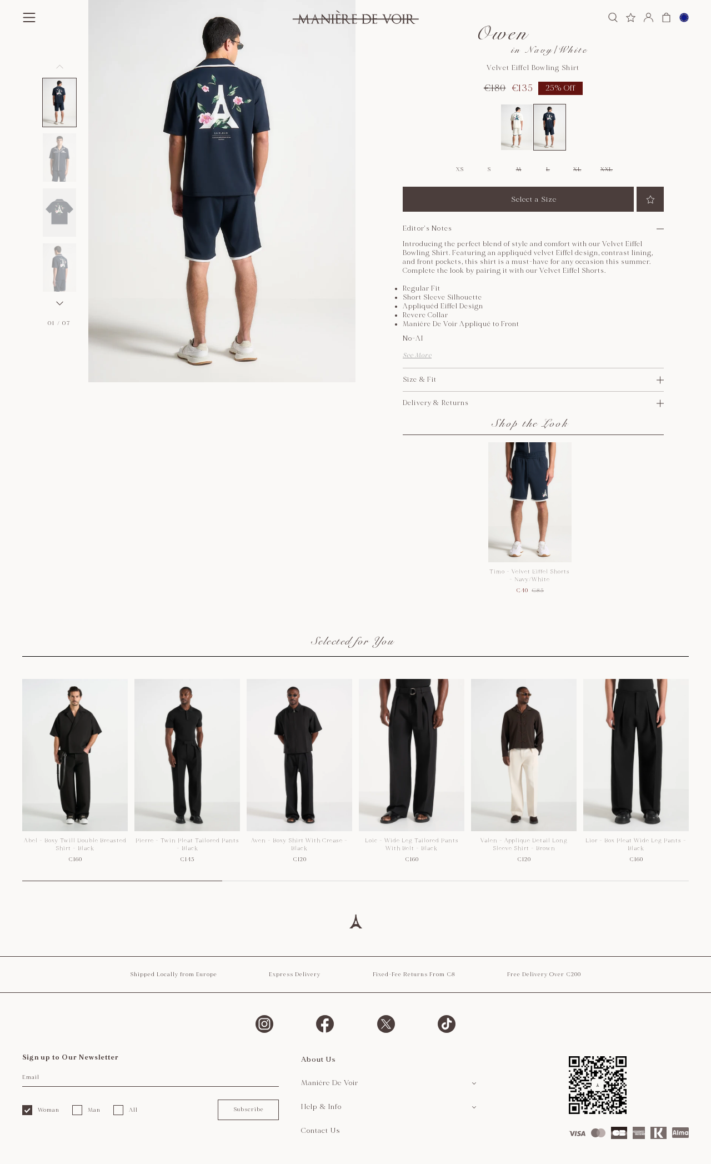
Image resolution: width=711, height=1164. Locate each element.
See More (417, 355)
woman (48, 1110)
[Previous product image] (59, 67)
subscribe (248, 1109)
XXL (606, 169)
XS (460, 169)
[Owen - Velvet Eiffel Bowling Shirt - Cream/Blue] (516, 127)
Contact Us (321, 1130)
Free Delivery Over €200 (544, 974)
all (133, 1110)
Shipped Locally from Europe (173, 974)
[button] (59, 102)
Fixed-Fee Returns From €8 (414, 974)
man (94, 1110)
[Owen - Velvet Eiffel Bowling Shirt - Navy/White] (549, 127)
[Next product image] (59, 303)
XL (577, 169)
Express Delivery (295, 974)
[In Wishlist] (650, 199)
